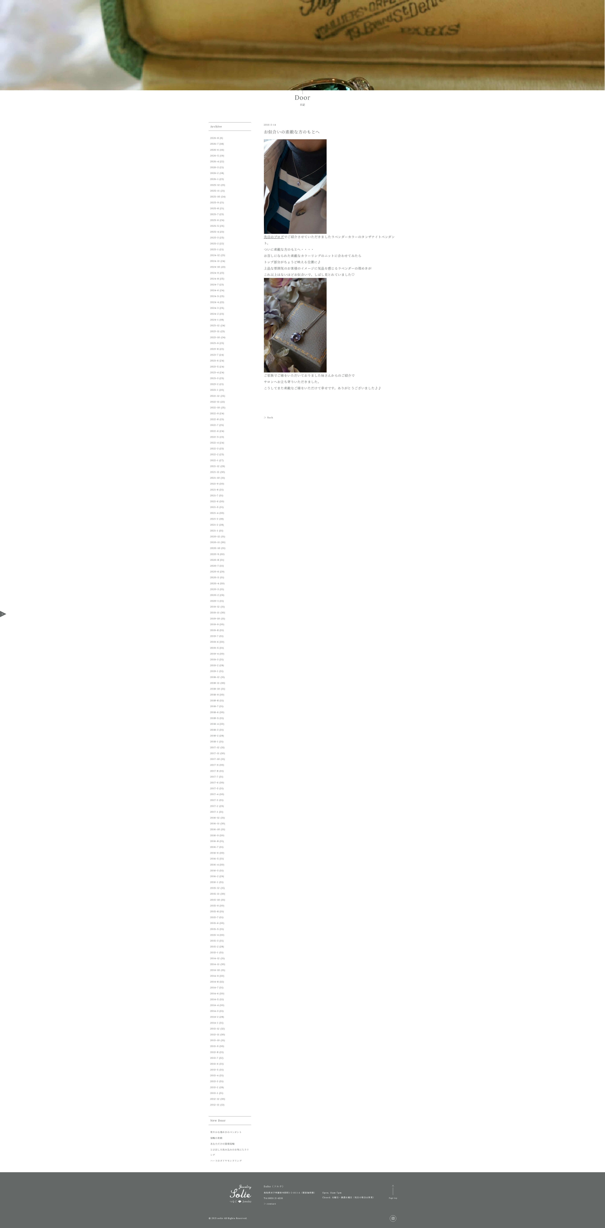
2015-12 (215, 888)
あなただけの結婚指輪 (222, 1143)
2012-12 (215, 1099)
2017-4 (214, 794)
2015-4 (214, 935)
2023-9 (214, 343)
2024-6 (214, 290)
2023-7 (214, 354)
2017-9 (214, 765)
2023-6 (214, 360)
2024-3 (214, 308)
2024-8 (214, 278)
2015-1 (214, 952)
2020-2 (214, 595)
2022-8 (214, 419)
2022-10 (215, 407)
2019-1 (214, 671)
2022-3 (214, 448)
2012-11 (214, 1104)
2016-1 (214, 882)
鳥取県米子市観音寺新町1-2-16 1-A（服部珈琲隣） (290, 1192)
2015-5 (214, 929)
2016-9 (214, 835)
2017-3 (214, 800)
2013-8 (214, 1052)
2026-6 (214, 149)
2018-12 (215, 677)
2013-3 (214, 1081)
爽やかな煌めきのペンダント (226, 1132)
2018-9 (214, 694)
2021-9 (214, 483)
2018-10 (215, 688)
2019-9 (214, 624)
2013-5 (214, 1069)
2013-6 (214, 1063)
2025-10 (215, 196)
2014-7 (214, 987)
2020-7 (214, 565)
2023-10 (215, 337)
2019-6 (214, 641)
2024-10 (215, 266)
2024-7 (214, 284)
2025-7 (214, 214)
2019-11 (215, 612)
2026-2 (214, 173)
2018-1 (214, 741)
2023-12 (215, 325)
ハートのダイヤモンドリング (226, 1160)
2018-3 (214, 729)
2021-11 (214, 472)
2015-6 (214, 923)
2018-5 (214, 718)
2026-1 (214, 179)
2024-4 (214, 302)
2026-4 (214, 161)
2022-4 (214, 442)
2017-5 (214, 788)
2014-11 (215, 964)
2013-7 (214, 1058)
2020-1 (214, 601)
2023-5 (214, 366)
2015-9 (214, 905)
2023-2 (214, 384)
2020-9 (214, 554)
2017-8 (214, 771)
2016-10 (215, 829)
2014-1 (214, 1022)
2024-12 (215, 255)
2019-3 (214, 659)
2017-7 (214, 776)
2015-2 (214, 946)
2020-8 (214, 560)
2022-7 (214, 425)
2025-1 (214, 249)
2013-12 (215, 1028)
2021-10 (215, 477)
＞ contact (270, 1203)
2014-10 (215, 970)
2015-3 (214, 940)
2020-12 (215, 536)
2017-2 (214, 806)
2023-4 (214, 372)
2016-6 (214, 852)
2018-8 (214, 700)
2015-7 (214, 917)
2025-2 (214, 243)
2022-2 (214, 454)
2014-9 (214, 975)
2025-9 (214, 202)
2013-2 (214, 1087)
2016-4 (214, 864)
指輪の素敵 (216, 1138)
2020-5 (214, 577)
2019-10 (215, 618)
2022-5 (214, 436)
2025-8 (214, 208)
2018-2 (214, 735)
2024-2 (214, 313)
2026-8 (214, 138)
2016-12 (215, 817)
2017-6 (214, 782)
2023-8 (214, 349)
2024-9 (214, 272)
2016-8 (214, 841)
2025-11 (215, 190)
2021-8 (214, 489)
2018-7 (214, 706)
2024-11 (215, 261)
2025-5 (214, 226)
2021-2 (214, 524)
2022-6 (214, 431)
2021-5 (214, 507)
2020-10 (215, 548)
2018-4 (214, 724)
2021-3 (214, 518)
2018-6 (214, 712)
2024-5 (214, 296)
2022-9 (214, 413)
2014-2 (214, 1016)
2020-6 (214, 571)
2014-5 (214, 999)
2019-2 (214, 665)
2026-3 (214, 167)
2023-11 (215, 331)
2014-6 (214, 993)
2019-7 (214, 636)
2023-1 (214, 390)
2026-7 (214, 143)
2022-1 (214, 460)
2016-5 (214, 858)
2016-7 (214, 847)
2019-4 (214, 653)
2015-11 (215, 893)
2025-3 (214, 237)
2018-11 (215, 683)
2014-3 (214, 1011)
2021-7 (214, 495)
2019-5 (214, 647)
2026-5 (214, 155)
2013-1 (214, 1093)
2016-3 (214, 870)
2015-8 (214, 911)
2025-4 (214, 231)
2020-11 (215, 542)
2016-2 (214, 876)
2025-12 (215, 185)
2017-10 (215, 759)
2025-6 (214, 220)
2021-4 (214, 513)
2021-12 (215, 466)
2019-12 (215, 606)
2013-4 (214, 1075)
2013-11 (214, 1034)
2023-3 (214, 378)
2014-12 (215, 958)
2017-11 (214, 753)
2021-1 (214, 530)
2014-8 (214, 981)
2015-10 (215, 899)
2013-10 (215, 1040)
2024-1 (214, 319)
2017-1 (214, 811)
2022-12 (215, 396)
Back (270, 417)
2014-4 (214, 1005)
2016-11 (215, 823)
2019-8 (214, 630)
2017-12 (215, 747)
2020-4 (214, 583)
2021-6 (214, 501)
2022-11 (215, 401)
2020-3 (214, 589)
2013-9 (214, 1046)
